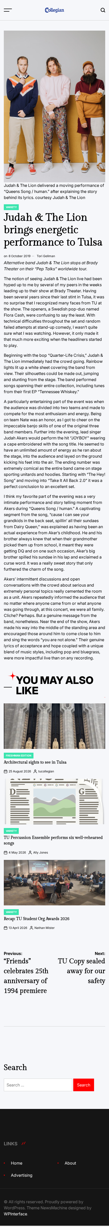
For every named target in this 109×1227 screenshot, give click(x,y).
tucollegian (46, 771)
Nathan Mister (44, 928)
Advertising (21, 1175)
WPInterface (15, 1213)
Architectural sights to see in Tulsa (35, 762)
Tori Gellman (46, 256)
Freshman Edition (18, 755)
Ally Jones (40, 852)
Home (16, 1163)
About (70, 1163)
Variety (11, 207)
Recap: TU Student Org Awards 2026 (36, 919)
